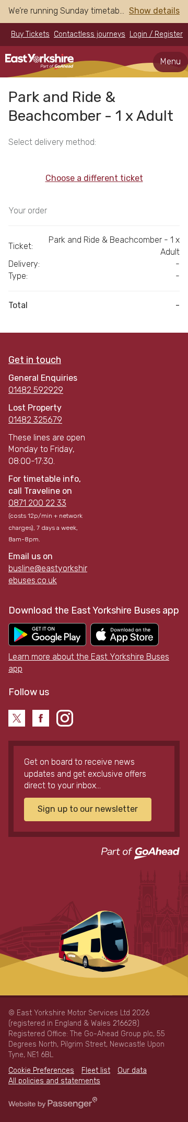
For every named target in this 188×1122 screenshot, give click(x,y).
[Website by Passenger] (52, 1106)
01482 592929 (35, 390)
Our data (132, 1070)
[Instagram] (64, 718)
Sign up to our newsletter (88, 809)
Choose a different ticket (94, 178)
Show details (154, 11)
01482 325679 (35, 420)
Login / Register (156, 34)
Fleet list (95, 1070)
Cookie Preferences (41, 1070)
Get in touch (34, 360)
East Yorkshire (39, 61)
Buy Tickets (30, 34)
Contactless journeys (89, 34)
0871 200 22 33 (37, 503)
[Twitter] (16, 718)
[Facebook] (40, 718)
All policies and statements (54, 1080)
